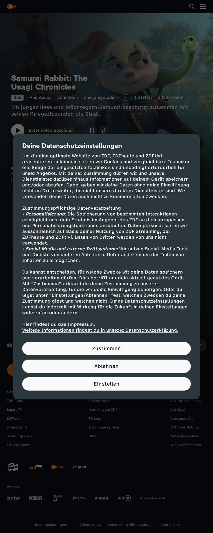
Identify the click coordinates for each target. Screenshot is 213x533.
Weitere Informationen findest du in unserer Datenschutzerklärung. (100, 330)
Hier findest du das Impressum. (58, 324)
